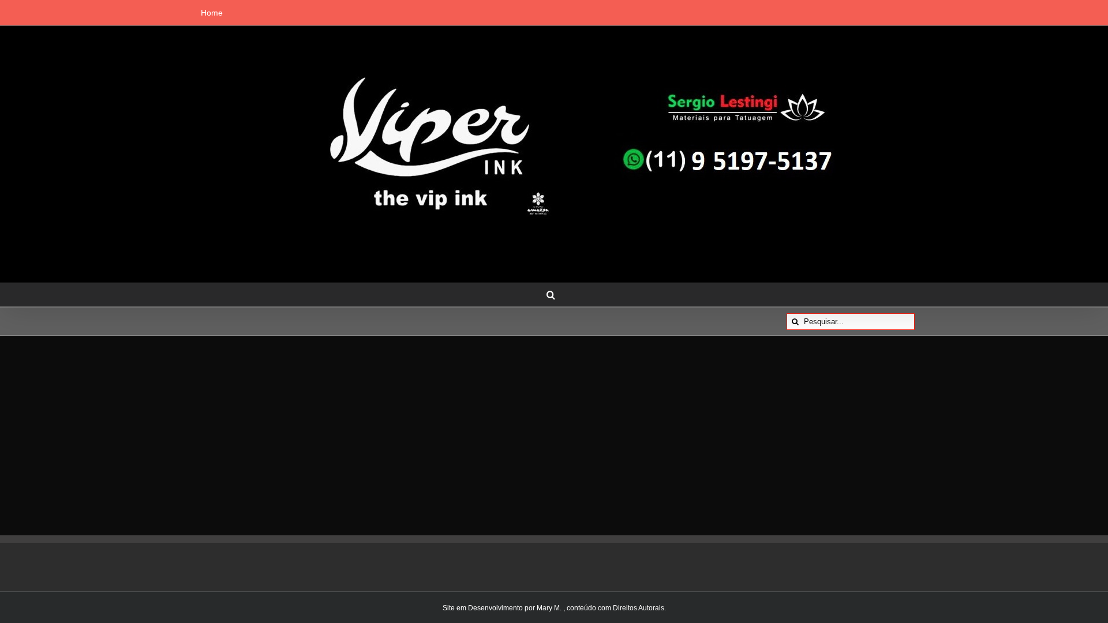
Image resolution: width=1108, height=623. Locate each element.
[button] (550, 294)
